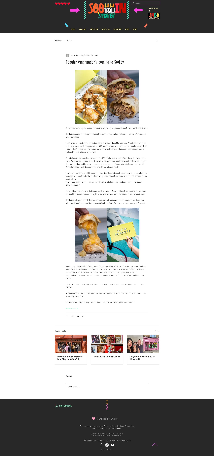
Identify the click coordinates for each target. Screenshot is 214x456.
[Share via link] (83, 316)
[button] (156, 40)
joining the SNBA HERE (112, 429)
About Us (110, 450)
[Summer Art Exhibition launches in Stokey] (107, 344)
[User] (56, 406)
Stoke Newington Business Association (119, 426)
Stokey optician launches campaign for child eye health (142, 358)
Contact (103, 450)
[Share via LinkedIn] (78, 316)
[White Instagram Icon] (107, 445)
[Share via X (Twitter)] (72, 316)
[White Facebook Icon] (101, 445)
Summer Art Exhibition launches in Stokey (107, 357)
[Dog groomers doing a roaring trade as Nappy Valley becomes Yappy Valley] (71, 344)
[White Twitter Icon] (112, 445)
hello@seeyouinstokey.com (107, 438)
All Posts (58, 40)
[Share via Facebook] (67, 316)
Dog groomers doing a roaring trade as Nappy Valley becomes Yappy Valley (69, 358)
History (69, 40)
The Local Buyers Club (122, 441)
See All (157, 331)
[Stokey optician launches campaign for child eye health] (143, 344)
